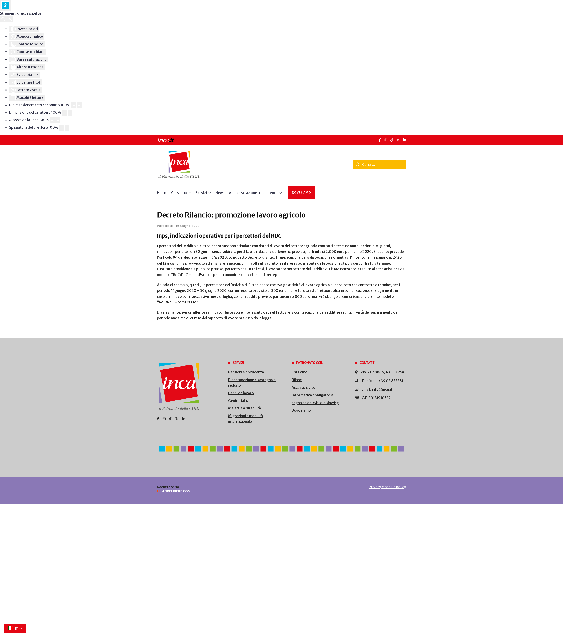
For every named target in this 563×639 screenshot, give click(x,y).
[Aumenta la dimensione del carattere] (70, 113)
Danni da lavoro (241, 393)
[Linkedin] (183, 418)
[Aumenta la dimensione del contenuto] (79, 105)
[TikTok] (391, 140)
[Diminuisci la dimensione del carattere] (64, 113)
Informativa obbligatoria (312, 395)
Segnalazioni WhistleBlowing (315, 403)
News (220, 192)
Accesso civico (303, 387)
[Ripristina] (3, 19)
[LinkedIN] (404, 140)
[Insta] (164, 418)
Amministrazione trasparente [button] (253, 192)
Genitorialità (238, 400)
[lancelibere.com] (215, 491)
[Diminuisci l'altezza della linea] (52, 120)
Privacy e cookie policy (387, 487)
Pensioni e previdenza (246, 372)
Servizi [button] (201, 192)
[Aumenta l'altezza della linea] (57, 120)
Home (162, 192)
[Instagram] (385, 140)
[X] (398, 140)
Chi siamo (299, 372)
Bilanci (297, 380)
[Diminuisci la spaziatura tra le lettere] (61, 128)
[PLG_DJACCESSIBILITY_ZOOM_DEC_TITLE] (73, 105)
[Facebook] (380, 140)
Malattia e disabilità (244, 408)
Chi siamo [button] (179, 192)
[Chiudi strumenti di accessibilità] (10, 19)
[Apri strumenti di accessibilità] (5, 5)
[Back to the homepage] (179, 164)
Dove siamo (301, 193)
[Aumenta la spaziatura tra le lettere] (67, 128)
